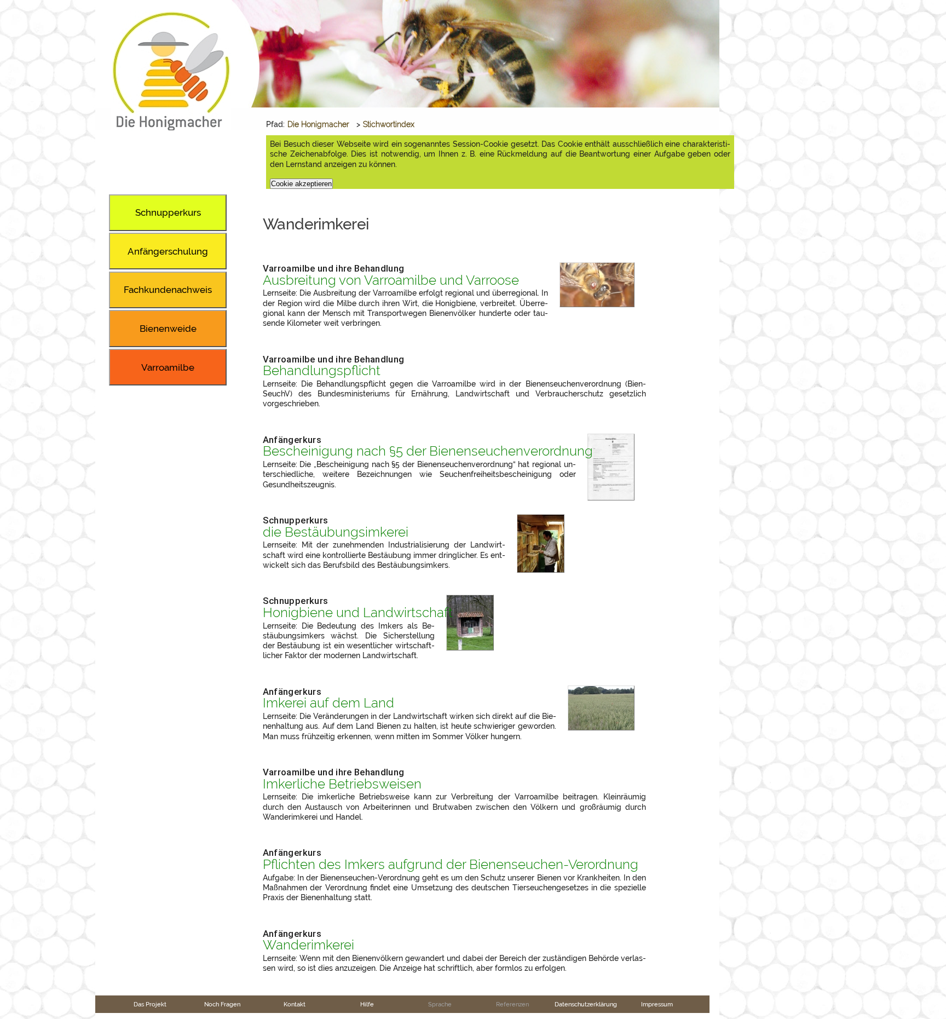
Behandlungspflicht (321, 370)
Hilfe (367, 1004)
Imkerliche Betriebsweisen (342, 784)
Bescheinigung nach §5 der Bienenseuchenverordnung (428, 451)
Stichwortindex (388, 124)
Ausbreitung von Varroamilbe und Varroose (391, 280)
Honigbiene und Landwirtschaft (358, 612)
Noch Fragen (222, 1004)
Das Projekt (150, 1004)
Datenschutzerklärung (586, 1004)
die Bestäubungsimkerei (335, 532)
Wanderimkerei (308, 945)
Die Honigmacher (318, 124)
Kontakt (294, 1004)
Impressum (657, 1004)
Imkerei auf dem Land (328, 703)
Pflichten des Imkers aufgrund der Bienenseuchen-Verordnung (450, 864)
